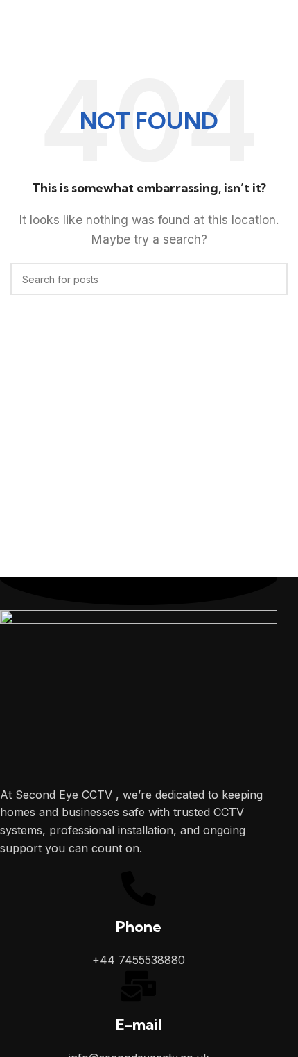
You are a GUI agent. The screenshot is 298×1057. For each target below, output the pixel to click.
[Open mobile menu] (15, 24)
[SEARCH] (272, 279)
